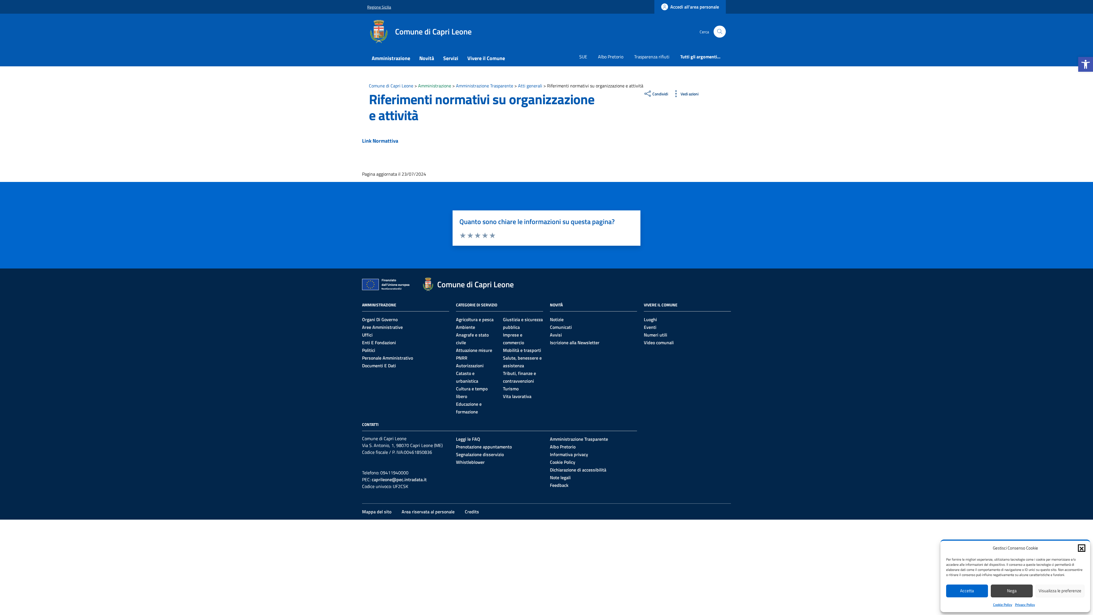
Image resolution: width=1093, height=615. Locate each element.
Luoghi (650, 319)
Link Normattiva (380, 141)
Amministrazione (391, 58)
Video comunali (659, 342)
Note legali (560, 477)
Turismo (511, 388)
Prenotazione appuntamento (484, 446)
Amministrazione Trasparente (579, 439)
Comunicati (561, 327)
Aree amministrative (382, 327)
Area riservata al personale (428, 511)
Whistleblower (470, 462)
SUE (583, 56)
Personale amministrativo (387, 357)
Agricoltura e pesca (475, 319)
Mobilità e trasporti (522, 350)
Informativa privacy (569, 454)
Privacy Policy (1025, 604)
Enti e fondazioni (379, 342)
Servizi (450, 58)
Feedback (559, 485)
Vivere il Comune (486, 58)
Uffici (367, 334)
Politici (368, 350)
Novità (426, 58)
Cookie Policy (1002, 604)
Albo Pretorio (610, 56)
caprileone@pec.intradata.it (399, 479)
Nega (1012, 590)
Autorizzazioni (470, 365)
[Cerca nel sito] (720, 32)
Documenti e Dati (379, 365)
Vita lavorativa (517, 396)
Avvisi (556, 334)
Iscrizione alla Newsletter (574, 342)
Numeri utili (655, 334)
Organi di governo (380, 319)
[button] (1085, 64)
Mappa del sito (376, 511)
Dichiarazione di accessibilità (578, 469)
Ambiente (465, 327)
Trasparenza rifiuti (651, 56)
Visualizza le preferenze (1060, 590)
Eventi (650, 327)
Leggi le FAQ (468, 439)
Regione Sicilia (379, 7)
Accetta (967, 590)
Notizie (557, 319)
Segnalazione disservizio (480, 454)
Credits (472, 511)
